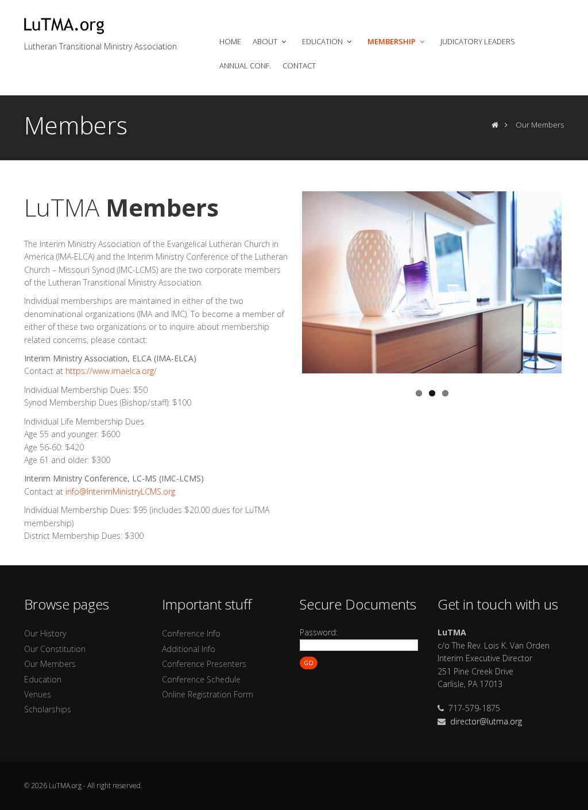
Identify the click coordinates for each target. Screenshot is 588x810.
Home (230, 41)
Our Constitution (55, 648)
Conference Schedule (201, 679)
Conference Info (191, 633)
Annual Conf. (245, 65)
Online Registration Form (207, 694)
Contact (299, 65)
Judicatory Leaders (477, 41)
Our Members (50, 663)
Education (323, 41)
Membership (392, 41)
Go (309, 663)
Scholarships (47, 709)
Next (573, 279)
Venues (37, 694)
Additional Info (188, 648)
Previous (290, 279)
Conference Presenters (204, 663)
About (266, 41)
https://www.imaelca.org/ (111, 370)
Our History (45, 633)
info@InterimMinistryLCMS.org (120, 491)
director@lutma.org (486, 721)
